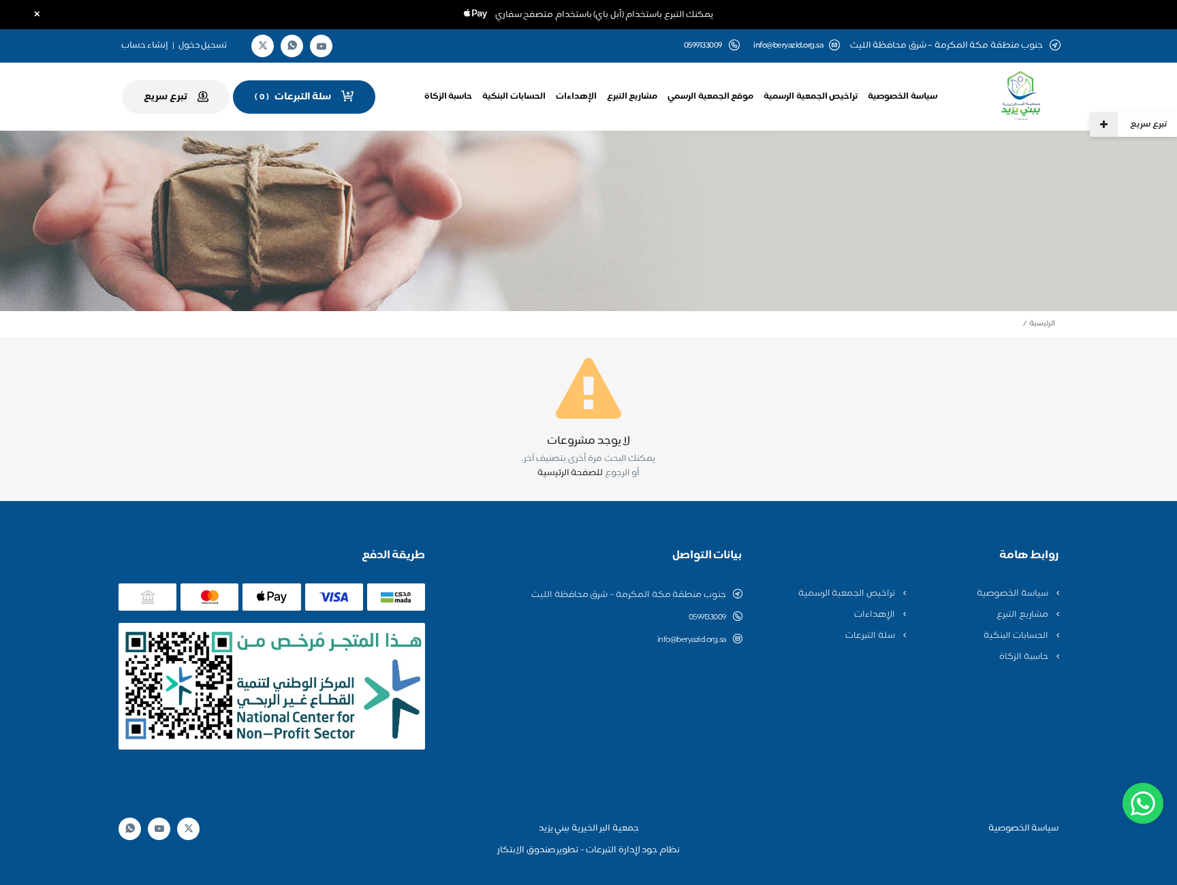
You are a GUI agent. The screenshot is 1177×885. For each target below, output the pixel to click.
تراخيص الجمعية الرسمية (811, 96)
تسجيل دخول (202, 45)
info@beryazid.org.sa (788, 46)
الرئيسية (1042, 323)
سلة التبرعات (870, 635)
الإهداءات (576, 96)
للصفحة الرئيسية (570, 473)
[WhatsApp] (292, 46)
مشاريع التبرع (632, 96)
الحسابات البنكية (514, 96)
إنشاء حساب (145, 45)
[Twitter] (263, 46)
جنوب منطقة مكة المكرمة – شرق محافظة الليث (628, 595)
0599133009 (707, 617)
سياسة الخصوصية (902, 96)
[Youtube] (321, 46)
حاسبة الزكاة (448, 96)
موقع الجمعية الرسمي (710, 96)
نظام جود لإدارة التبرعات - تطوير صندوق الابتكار (588, 850)
